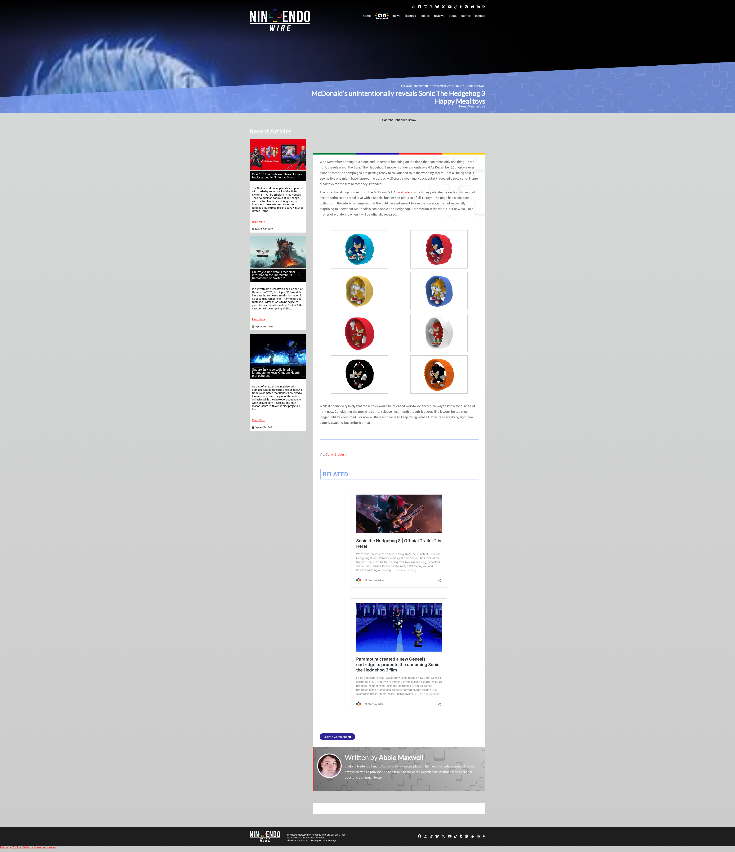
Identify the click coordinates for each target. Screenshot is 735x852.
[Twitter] (443, 6)
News (396, 16)
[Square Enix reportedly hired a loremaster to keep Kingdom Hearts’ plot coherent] (278, 364)
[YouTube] (450, 6)
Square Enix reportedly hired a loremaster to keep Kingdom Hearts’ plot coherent (276, 373)
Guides (425, 16)
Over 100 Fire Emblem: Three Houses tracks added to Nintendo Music (277, 176)
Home (367, 16)
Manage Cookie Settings (323, 840)
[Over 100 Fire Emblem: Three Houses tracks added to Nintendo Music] (278, 169)
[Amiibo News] (382, 16)
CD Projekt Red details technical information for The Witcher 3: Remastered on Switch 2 (273, 275)
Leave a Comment (413, 85)
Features (410, 16)
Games (465, 16)
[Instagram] (425, 6)
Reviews (439, 16)
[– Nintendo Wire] (280, 21)
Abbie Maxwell (475, 85)
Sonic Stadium (336, 454)
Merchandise (476, 106)
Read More (258, 222)
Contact (480, 16)
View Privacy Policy (297, 840)
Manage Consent (45, 847)
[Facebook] (419, 6)
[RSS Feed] (484, 6)
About (453, 16)
